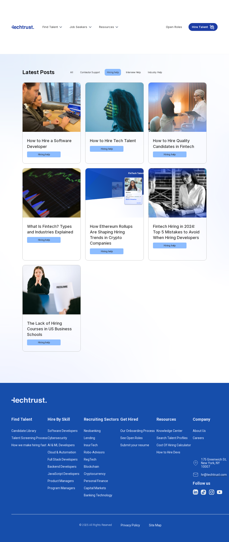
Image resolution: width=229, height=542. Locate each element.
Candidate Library (23, 431)
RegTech (90, 459)
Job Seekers (78, 27)
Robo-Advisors (94, 452)
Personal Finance (96, 481)
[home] (22, 27)
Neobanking (92, 431)
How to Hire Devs (168, 452)
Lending (89, 438)
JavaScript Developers (63, 474)
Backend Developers (62, 466)
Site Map (155, 525)
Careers (198, 438)
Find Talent (50, 27)
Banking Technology (98, 495)
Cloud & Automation (62, 452)
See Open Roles (131, 438)
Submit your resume (134, 445)
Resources (106, 27)
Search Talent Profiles (172, 438)
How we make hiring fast (28, 445)
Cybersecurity (57, 438)
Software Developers (63, 431)
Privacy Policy (130, 525)
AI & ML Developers (61, 445)
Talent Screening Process (29, 438)
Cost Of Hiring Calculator (174, 445)
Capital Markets (95, 488)
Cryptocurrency (95, 474)
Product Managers (61, 481)
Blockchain (91, 466)
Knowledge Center (169, 431)
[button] (52, 27)
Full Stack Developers (63, 459)
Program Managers (61, 488)
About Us (199, 431)
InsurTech (91, 445)
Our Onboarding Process (137, 431)
